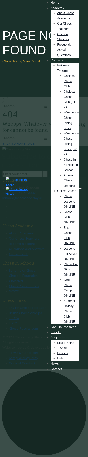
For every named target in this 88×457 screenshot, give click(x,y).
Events (56, 332)
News (55, 363)
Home (55, 2)
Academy (57, 8)
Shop (54, 337)
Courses (57, 60)
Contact (56, 369)
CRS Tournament (63, 327)
